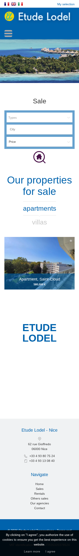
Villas (39, 222)
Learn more (32, 551)
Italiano (20, 4)
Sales (39, 489)
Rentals (39, 493)
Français (6, 4)
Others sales (39, 498)
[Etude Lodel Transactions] (39, 23)
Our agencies (39, 503)
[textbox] (40, 129)
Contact (39, 508)
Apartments (39, 208)
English (13, 4)
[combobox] (39, 129)
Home (39, 484)
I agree (50, 551)
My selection (66, 4)
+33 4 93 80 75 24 (42, 456)
